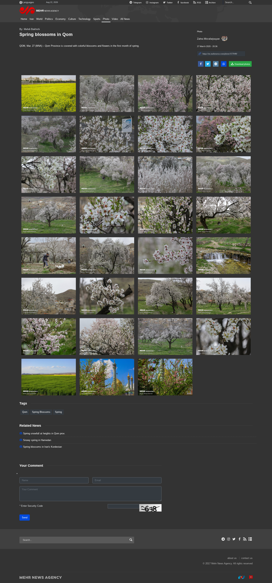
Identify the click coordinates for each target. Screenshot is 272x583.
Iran (32, 19)
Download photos (242, 64)
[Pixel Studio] (249, 577)
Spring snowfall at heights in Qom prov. (44, 433)
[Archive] (250, 539)
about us (232, 558)
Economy (61, 19)
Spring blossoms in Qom (46, 34)
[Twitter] (234, 539)
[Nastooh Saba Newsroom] (240, 577)
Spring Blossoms (41, 412)
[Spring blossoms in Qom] (48, 93)
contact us (247, 558)
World (39, 19)
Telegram (137, 2)
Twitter (169, 2)
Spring (58, 412)
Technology (84, 19)
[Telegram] (223, 539)
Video (115, 19)
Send (24, 517)
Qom (24, 412)
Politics (49, 19)
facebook (184, 2)
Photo (106, 19)
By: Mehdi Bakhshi (29, 29)
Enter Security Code (31, 505)
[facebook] (239, 539)
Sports (96, 19)
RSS (198, 2)
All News (125, 19)
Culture (72, 19)
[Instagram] (228, 539)
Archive (212, 2)
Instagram (154, 2)
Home (24, 19)
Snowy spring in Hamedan (37, 440)
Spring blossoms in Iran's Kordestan (42, 446)
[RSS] (245, 539)
